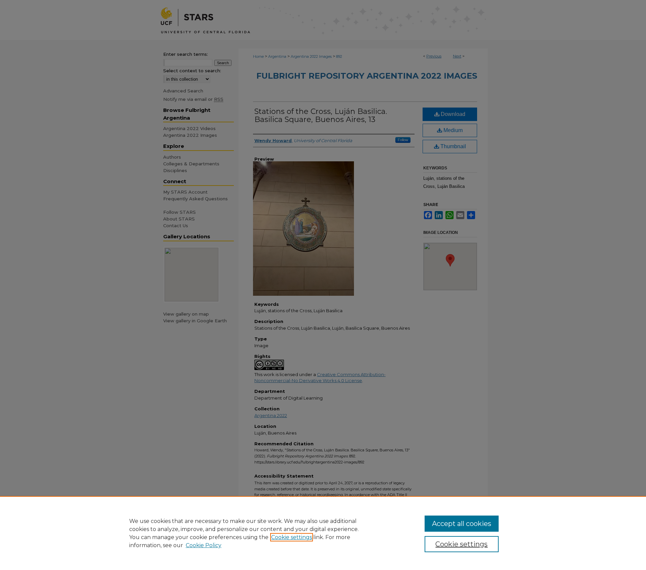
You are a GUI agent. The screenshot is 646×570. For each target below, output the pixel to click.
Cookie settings (291, 537)
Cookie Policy (203, 545)
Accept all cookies (461, 524)
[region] (323, 533)
